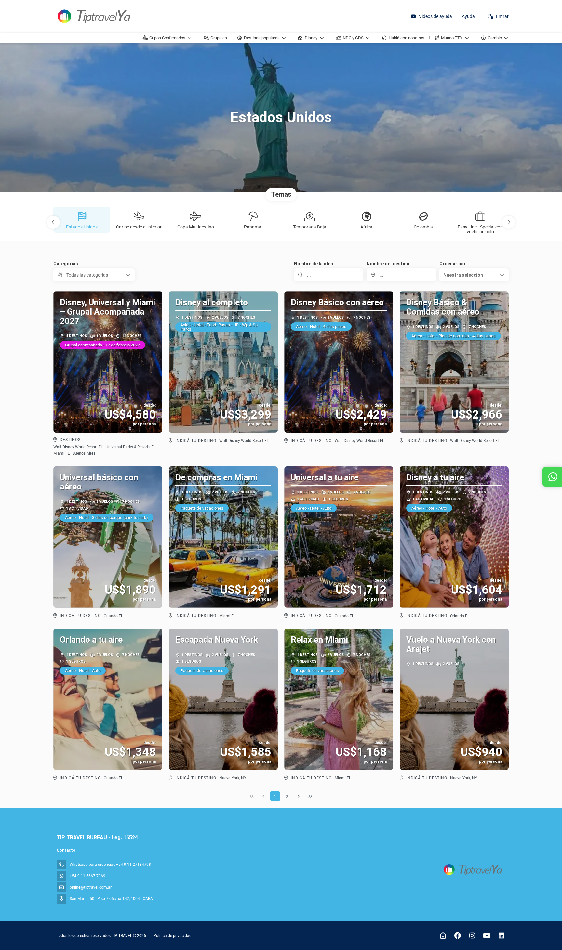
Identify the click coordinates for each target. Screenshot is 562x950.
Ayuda (468, 16)
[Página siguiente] (298, 796)
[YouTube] (487, 936)
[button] (53, 222)
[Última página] (310, 796)
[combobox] (401, 274)
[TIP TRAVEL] (472, 869)
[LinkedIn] (501, 936)
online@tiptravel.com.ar (91, 887)
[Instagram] (472, 936)
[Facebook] (457, 936)
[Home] (443, 936)
